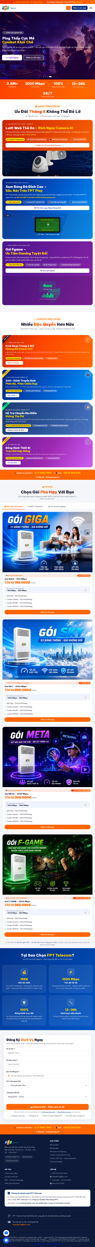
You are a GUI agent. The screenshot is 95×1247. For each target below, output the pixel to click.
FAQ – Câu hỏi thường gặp (14, 1180)
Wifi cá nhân (54, 1145)
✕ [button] (92, 2)
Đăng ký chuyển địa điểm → (17, 430)
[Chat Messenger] (6, 1240)
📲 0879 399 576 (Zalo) (58, 1173)
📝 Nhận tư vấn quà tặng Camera (48, 145)
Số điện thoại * (12, 1060)
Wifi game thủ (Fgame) (58, 1151)
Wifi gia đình (54, 1148)
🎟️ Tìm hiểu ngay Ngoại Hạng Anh (47, 208)
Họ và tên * (10, 1049)
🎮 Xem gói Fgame (47, 271)
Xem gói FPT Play (13, 58)
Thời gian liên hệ (12, 1093)
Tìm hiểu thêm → (13, 463)
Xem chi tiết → (12, 395)
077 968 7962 (43, 472)
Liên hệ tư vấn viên (11, 1177)
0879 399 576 (72, 472)
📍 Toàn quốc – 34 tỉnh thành (60, 1180)
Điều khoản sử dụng (64, 1112)
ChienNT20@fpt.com (21, 1225)
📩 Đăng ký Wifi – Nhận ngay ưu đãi (47, 1107)
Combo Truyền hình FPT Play (60, 1155)
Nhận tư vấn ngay (79, 8)
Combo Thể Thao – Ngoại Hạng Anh (63, 1158)
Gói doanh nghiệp (56, 1162)
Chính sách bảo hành (12, 1183)
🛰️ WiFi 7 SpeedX (35, 506)
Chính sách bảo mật (48, 1112)
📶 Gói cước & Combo (13, 506)
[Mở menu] (91, 8)
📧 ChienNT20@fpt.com (59, 1177)
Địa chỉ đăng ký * (12, 1072)
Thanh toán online (11, 1173)
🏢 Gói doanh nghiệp (57, 506)
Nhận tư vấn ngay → (14, 363)
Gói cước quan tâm (13, 1081)
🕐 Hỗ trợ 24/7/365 (57, 1183)
